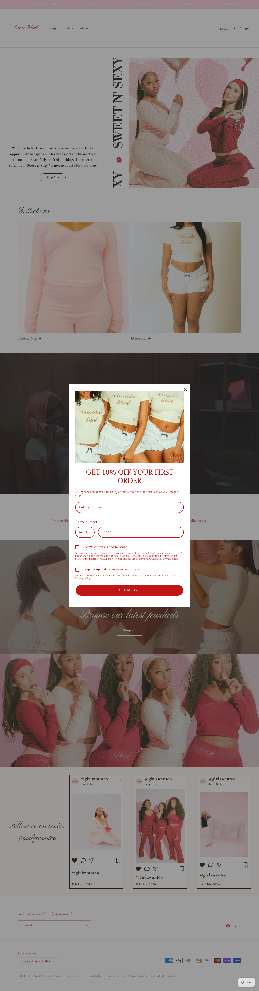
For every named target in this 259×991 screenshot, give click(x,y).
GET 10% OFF (129, 590)
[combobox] (85, 532)
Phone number (86, 522)
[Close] (185, 389)
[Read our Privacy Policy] (181, 553)
